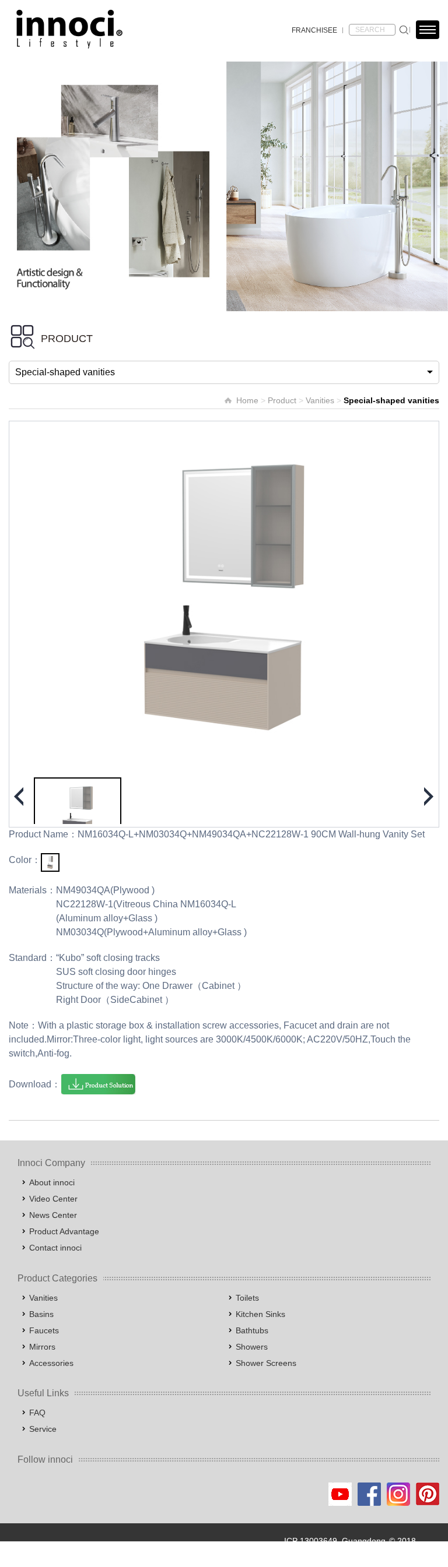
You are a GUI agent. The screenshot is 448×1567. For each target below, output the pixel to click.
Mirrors (42, 1346)
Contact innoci (55, 1247)
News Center (53, 1215)
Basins (41, 1314)
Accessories (51, 1363)
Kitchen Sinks (260, 1314)
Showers (252, 1346)
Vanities (320, 400)
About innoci (52, 1182)
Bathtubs (252, 1330)
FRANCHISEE (314, 30)
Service (43, 1429)
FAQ (37, 1412)
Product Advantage (64, 1231)
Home (247, 400)
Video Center (53, 1198)
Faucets (44, 1330)
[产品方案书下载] (98, 1084)
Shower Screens (266, 1363)
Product (282, 400)
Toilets (247, 1297)
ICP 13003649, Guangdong (335, 1540)
